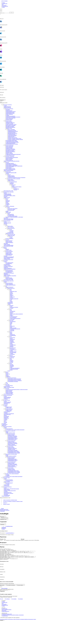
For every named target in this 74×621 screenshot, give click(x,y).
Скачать (3, 7)
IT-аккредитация (5, 615)
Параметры (4, 527)
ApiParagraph (2, 511)
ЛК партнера (4, 5)
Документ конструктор (4, 509)
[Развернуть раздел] (3, 104)
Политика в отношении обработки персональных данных (26, 619)
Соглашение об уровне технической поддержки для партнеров (13, 614)
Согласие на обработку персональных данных (8, 619)
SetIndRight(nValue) (9, 526)
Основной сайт (4, 3)
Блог (3, 4)
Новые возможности (5, 611)
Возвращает (4, 528)
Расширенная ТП (5, 6)
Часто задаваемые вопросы (6, 609)
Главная (3, 2)
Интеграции (4, 610)
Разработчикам (4, 608)
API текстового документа (4, 510)
